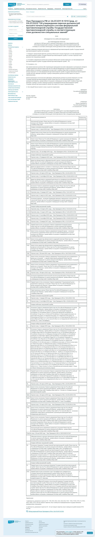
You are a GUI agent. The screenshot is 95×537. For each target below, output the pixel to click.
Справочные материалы (14, 87)
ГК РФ (10, 48)
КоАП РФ (11, 59)
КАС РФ (10, 55)
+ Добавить (20, 35)
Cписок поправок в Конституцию (16, 22)
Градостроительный (13, 71)
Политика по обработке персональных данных (73, 523)
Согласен (89, 533)
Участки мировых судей (14, 99)
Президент (50, 8)
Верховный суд (12, 93)
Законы (10, 45)
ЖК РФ (10, 56)
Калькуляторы (42, 522)
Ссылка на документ (81, 16)
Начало (27, 11)
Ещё (84, 8)
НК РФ (10, 50)
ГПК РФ (10, 53)
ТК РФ (10, 63)
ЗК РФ (10, 58)
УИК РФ (10, 64)
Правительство (42, 8)
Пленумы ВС (58, 8)
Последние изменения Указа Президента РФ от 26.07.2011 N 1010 (15, 14)
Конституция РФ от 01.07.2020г (15, 21)
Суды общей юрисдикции (14, 97)
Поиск (67, 4)
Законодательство (67, 8)
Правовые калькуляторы (14, 85)
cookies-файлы (69, 531)
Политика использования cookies (70, 525)
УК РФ (10, 66)
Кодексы (10, 8)
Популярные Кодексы (13, 47)
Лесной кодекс (12, 72)
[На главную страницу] (16, 5)
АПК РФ (10, 51)
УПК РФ (10, 67)
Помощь (83, 4)
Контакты (41, 527)
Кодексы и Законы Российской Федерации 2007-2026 (74, 526)
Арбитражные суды (13, 95)
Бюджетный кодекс (13, 69)
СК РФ (10, 61)
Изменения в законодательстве (13, 81)
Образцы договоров (13, 89)
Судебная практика (19, 8)
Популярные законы (31, 8)
